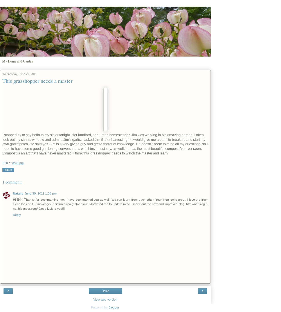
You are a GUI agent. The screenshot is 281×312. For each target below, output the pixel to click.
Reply (17, 215)
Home (105, 291)
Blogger (113, 307)
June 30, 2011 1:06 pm (41, 193)
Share (8, 169)
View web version (105, 299)
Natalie (18, 193)
